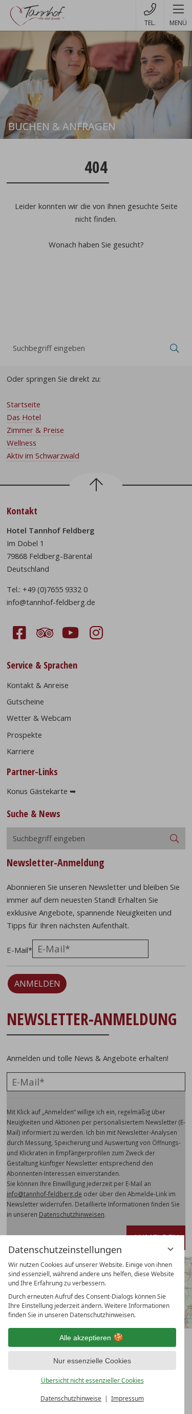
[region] (92, 1290)
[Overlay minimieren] (170, 1249)
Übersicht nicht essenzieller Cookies (92, 1380)
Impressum (127, 1398)
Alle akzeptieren (85, 1338)
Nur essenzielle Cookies (92, 1361)
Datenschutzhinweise (70, 1398)
